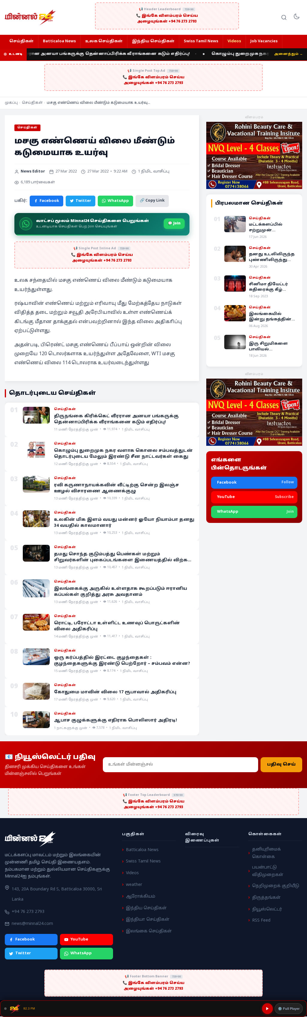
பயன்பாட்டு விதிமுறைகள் (267, 871)
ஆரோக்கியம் (140, 896)
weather (134, 884)
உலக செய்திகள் (104, 41)
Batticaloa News (59, 41)
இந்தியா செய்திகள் (147, 919)
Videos (234, 41)
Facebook (49, 201)
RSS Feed (261, 920)
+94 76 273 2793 (28, 911)
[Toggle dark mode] (296, 17)
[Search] (284, 17)
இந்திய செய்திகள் (153, 41)
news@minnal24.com (32, 923)
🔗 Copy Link (152, 200)
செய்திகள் (21, 41)
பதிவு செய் (281, 764)
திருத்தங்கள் (266, 897)
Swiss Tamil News (201, 41)
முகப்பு (11, 103)
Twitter (83, 201)
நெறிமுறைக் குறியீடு (275, 886)
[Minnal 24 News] (30, 17)
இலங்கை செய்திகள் (149, 931)
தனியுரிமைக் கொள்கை (266, 853)
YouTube (79, 939)
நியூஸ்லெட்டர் (267, 909)
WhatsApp (118, 201)
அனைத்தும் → (288, 54)
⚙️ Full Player (289, 1008)
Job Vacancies (264, 41)
